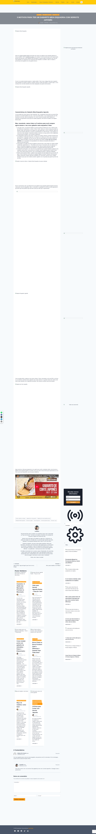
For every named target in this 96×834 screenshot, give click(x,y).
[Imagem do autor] (39, 22)
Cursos (72, 2)
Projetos (62, 2)
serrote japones (37, 520)
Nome (15, 795)
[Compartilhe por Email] (1, 421)
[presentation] (21, 575)
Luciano (20, 594)
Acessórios (39, 14)
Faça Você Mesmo (36, 581)
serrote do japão (29, 520)
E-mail (40, 795)
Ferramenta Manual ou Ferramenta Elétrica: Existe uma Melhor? (72, 561)
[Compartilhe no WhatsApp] (1, 412)
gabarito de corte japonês (31, 518)
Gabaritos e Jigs (55, 14)
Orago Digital (30, 828)
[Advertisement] (48, 9)
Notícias (57, 2)
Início (28, 2)
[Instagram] (18, 831)
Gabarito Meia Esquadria (20, 520)
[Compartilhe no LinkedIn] (1, 419)
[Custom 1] (27, 831)
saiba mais (68, 624)
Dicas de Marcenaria (37, 640)
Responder (58, 753)
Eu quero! (73, 502)
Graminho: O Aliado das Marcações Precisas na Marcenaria (21, 588)
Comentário (16, 782)
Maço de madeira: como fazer (21, 705)
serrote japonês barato (45, 520)
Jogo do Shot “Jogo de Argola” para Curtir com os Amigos (24, 565)
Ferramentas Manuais (47, 14)
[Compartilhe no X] (1, 417)
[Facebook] (21, 831)
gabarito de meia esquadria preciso (44, 518)
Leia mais (19, 624)
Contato (77, 2)
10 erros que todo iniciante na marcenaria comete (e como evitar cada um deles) (72, 620)
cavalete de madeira (30, 57)
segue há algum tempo (24, 55)
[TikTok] (24, 831)
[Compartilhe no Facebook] (1, 415)
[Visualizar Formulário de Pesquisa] (81, 2)
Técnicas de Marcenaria (35, 704)
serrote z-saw (53, 520)
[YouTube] (15, 831)
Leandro (41, 22)
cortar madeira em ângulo (20, 518)
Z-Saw (46, 81)
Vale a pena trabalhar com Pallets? (53, 564)
